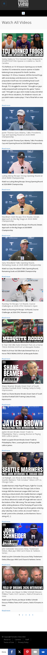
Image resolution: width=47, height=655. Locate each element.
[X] (20, 652)
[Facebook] (12, 652)
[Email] (35, 652)
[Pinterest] (27, 652)
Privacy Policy (23, 642)
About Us (7, 639)
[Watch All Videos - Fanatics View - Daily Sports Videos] (23, 3)
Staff (27, 639)
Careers (18, 639)
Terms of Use (9, 642)
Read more (6, 105)
